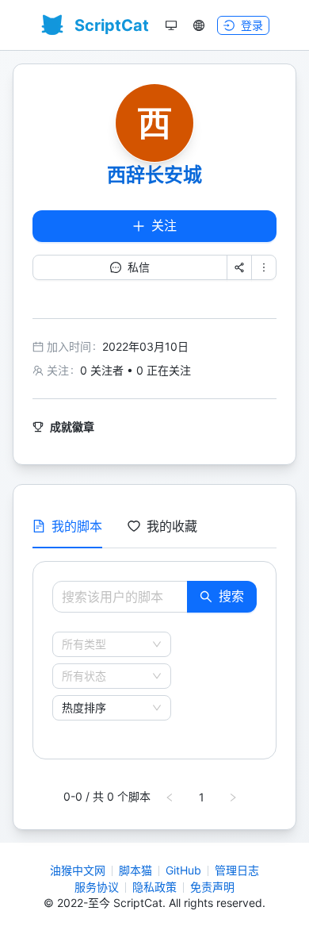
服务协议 (96, 886)
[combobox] (104, 644)
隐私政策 (154, 886)
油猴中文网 (77, 870)
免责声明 (212, 886)
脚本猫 (135, 870)
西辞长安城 (154, 174)
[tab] (67, 526)
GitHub (183, 870)
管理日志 (237, 870)
